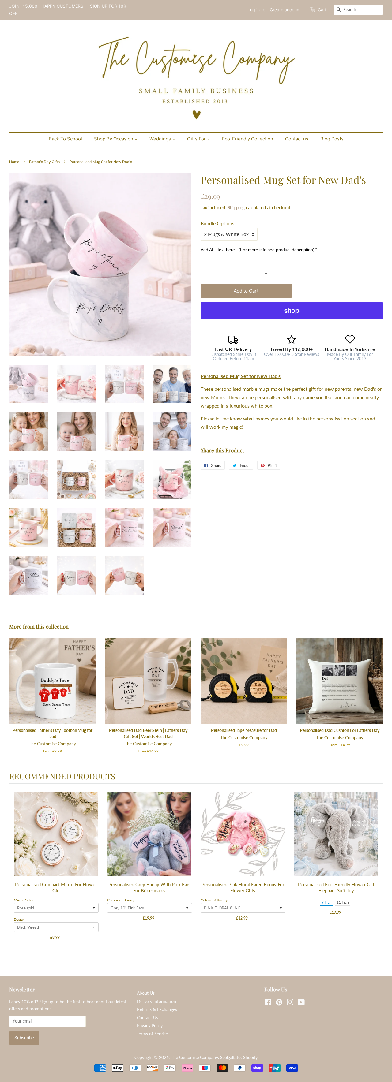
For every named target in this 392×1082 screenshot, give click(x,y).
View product (56, 840)
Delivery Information (156, 1001)
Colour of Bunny (120, 900)
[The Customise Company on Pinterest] (279, 1003)
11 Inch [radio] (343, 902)
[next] (377, 870)
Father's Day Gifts (44, 161)
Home (14, 161)
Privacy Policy (150, 1025)
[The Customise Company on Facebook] (267, 1003)
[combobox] (358, 10)
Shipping (236, 207)
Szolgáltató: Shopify (239, 1057)
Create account (285, 9)
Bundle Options (217, 223)
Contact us (296, 139)
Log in (253, 9)
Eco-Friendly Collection (247, 139)
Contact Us (147, 1017)
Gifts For (197, 139)
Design (19, 919)
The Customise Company (194, 1057)
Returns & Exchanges (157, 1009)
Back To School (65, 139)
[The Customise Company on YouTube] (301, 1003)
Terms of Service (152, 1034)
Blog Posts (332, 139)
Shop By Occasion (114, 139)
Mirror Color (24, 900)
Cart (322, 9)
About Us (146, 993)
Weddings (160, 139)
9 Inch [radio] (327, 902)
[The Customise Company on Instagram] (290, 1003)
